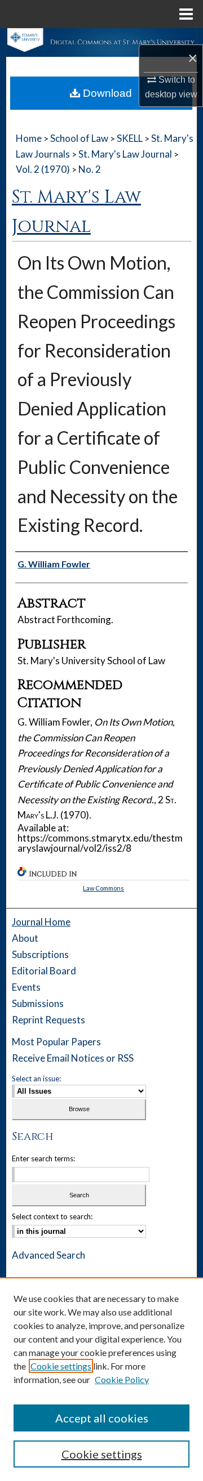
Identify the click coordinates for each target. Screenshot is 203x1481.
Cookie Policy (122, 1379)
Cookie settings (60, 1366)
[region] (101, 1379)
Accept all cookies (101, 1418)
